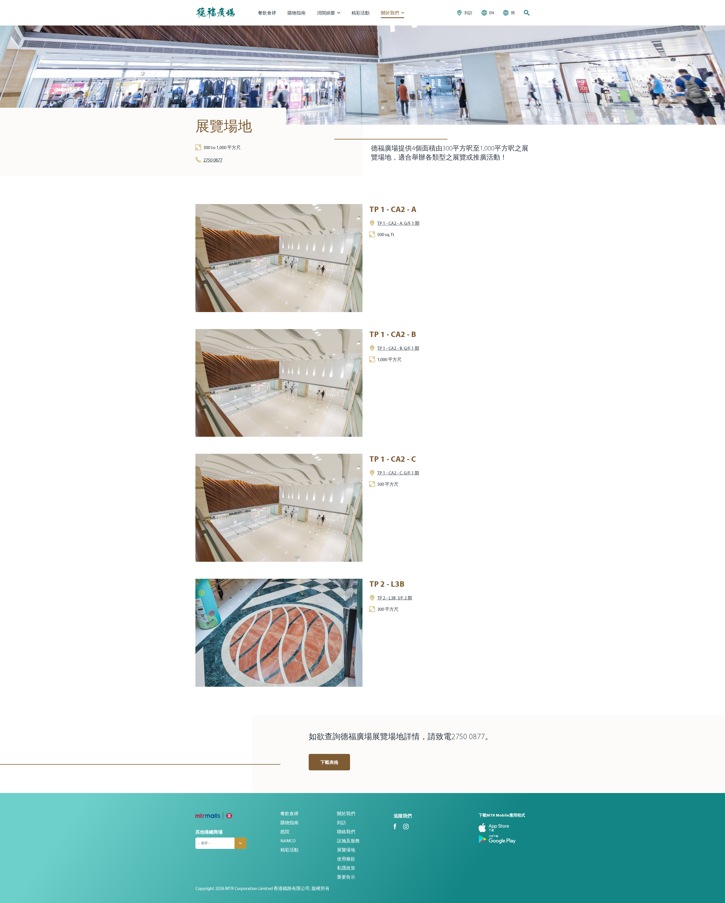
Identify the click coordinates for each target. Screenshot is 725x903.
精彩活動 (360, 13)
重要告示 (346, 877)
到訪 (341, 822)
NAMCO (288, 840)
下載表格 (329, 762)
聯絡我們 (346, 831)
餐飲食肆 (267, 13)
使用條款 (346, 859)
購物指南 (296, 13)
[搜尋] (527, 13)
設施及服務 (348, 840)
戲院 (284, 831)
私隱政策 (346, 868)
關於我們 (346, 813)
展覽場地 (346, 850)
